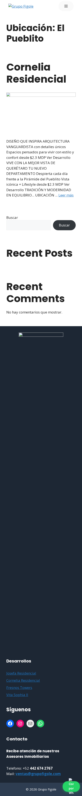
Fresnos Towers (19, 687)
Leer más (66, 195)
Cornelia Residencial (36, 73)
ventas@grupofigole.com (38, 773)
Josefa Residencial (21, 673)
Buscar (12, 217)
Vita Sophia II (17, 694)
